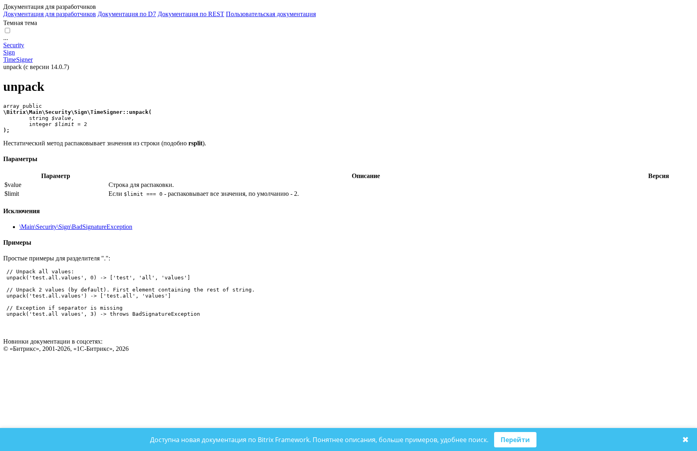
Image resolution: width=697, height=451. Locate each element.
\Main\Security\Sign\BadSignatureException (75, 226)
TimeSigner (18, 59)
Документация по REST (191, 13)
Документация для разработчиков (49, 13)
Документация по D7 (127, 13)
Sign (9, 52)
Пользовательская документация (271, 13)
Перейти (515, 439)
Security (13, 45)
